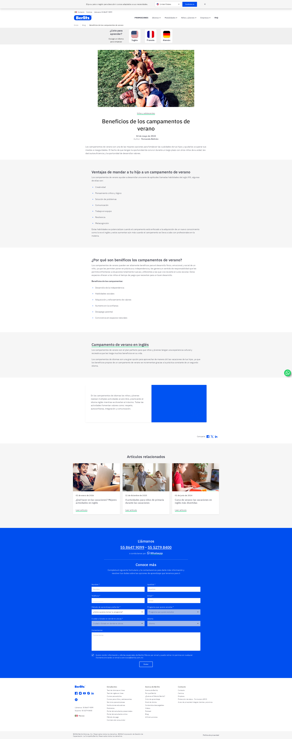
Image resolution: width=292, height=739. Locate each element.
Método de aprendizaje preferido (106, 607)
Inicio (76, 25)
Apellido (151, 584)
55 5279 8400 (160, 547)
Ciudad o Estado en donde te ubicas (107, 619)
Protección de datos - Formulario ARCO (192, 699)
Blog (84, 25)
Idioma (150, 619)
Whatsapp (156, 553)
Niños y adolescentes (146, 113)
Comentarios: (97, 630)
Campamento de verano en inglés (120, 344)
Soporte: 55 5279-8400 (83, 711)
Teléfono (96, 596)
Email (150, 596)
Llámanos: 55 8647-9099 (84, 707)
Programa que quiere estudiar (160, 607)
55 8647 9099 (132, 547)
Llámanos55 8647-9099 (103, 12)
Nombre (96, 584)
